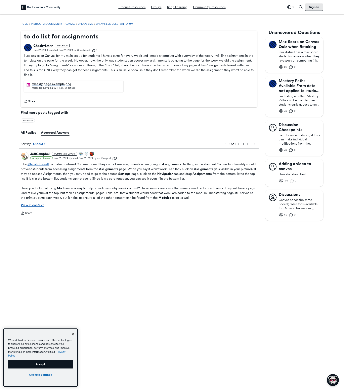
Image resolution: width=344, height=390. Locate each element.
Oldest (38, 144)
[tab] (28, 132)
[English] (41, 7)
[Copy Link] (94, 50)
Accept (40, 364)
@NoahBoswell (38, 164)
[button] (28, 48)
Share (29, 102)
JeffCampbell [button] (40, 154)
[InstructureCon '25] (92, 154)
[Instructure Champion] (81, 154)
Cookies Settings (40, 374)
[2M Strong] (86, 154)
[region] (40, 357)
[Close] (72, 334)
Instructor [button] (28, 120)
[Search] (300, 7)
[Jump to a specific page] (254, 144)
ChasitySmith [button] (43, 46)
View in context (32, 205)
